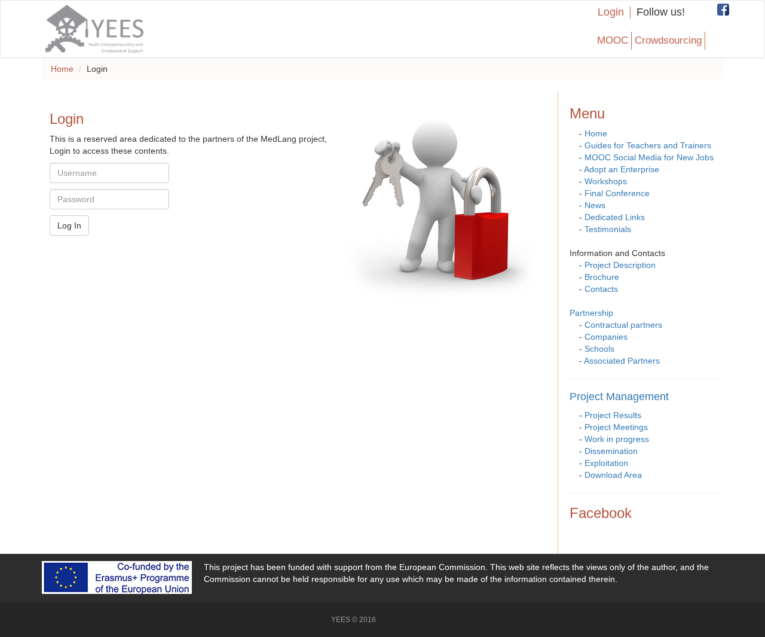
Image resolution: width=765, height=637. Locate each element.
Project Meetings (616, 427)
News (595, 205)
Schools (599, 348)
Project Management (619, 397)
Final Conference (617, 193)
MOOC (612, 40)
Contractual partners (623, 325)
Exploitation (606, 463)
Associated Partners (622, 360)
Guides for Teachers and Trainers (648, 145)
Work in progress (617, 439)
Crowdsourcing (668, 40)
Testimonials (608, 229)
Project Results (613, 415)
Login (611, 12)
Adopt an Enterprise (621, 169)
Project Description (620, 265)
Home (62, 69)
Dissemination (611, 451)
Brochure (602, 277)
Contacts (601, 289)
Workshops (606, 181)
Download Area (613, 475)
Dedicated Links (615, 217)
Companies (606, 337)
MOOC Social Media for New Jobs (649, 157)
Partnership (591, 313)
